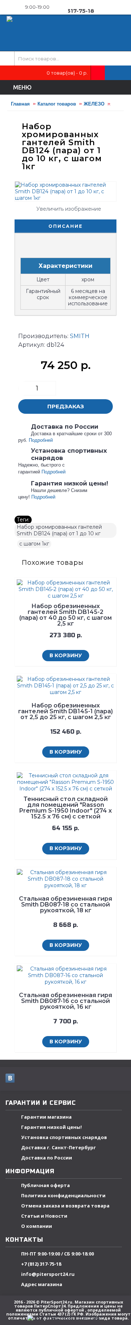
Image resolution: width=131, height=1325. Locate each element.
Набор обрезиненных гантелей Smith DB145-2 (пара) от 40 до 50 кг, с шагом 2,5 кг (65, 615)
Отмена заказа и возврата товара (65, 1205)
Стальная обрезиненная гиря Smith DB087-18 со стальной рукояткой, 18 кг (65, 904)
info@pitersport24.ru (48, 1274)
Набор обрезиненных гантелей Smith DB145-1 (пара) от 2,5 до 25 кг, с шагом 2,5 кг (65, 711)
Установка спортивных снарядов (64, 1137)
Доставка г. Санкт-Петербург (58, 1147)
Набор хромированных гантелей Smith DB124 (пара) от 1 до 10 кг (59, 530)
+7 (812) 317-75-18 (41, 1264)
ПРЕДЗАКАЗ (65, 406)
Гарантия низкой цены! (51, 1127)
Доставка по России (46, 1157)
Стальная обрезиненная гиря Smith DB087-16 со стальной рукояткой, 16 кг (65, 1001)
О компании (36, 1226)
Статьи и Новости (44, 1216)
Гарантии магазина (46, 1117)
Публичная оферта (45, 1185)
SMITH (80, 336)
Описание (65, 226)
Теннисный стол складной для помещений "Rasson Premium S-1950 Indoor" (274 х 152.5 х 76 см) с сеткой (65, 808)
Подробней (41, 440)
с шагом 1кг (34, 543)
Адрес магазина (41, 1284)
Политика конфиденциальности (63, 1195)
